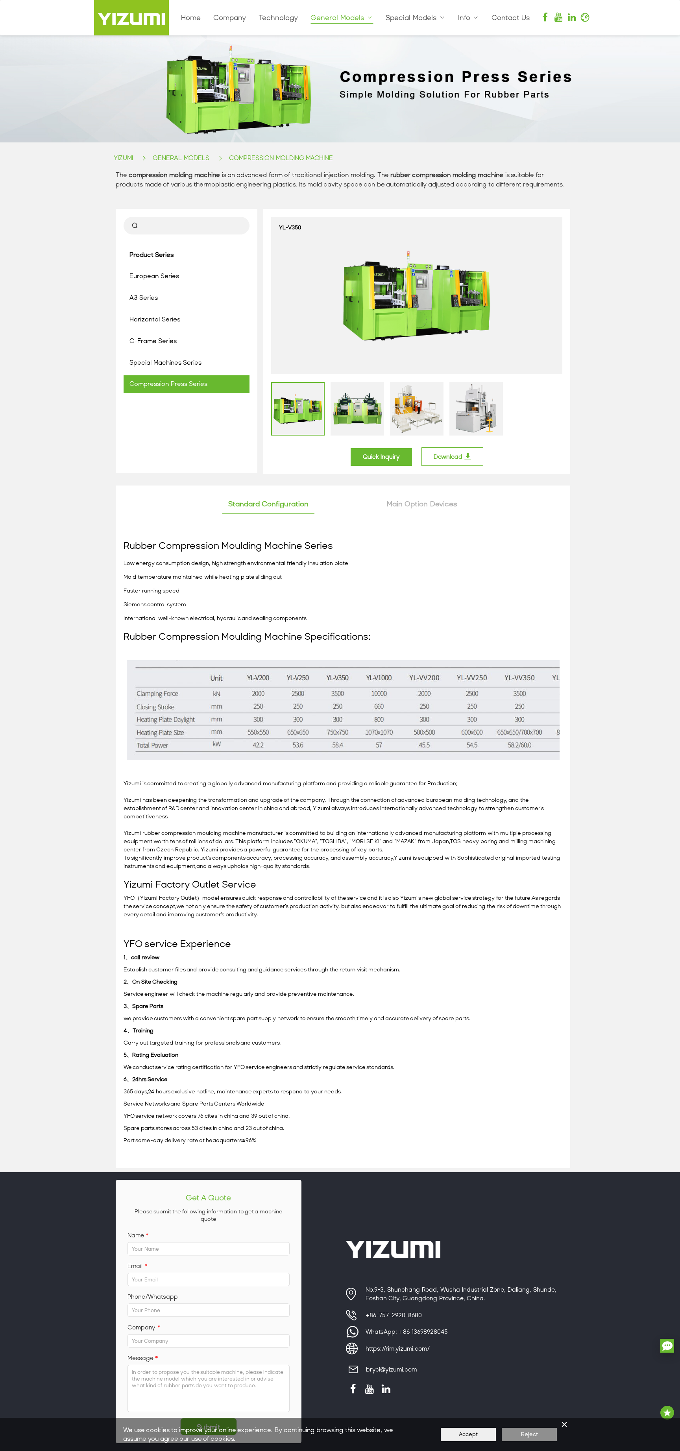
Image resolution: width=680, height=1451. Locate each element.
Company (229, 17)
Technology (278, 17)
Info (465, 17)
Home (191, 17)
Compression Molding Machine (281, 158)
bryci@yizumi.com (391, 1369)
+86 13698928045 (423, 1332)
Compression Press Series (168, 383)
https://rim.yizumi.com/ (398, 1349)
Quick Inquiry (381, 457)
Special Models (412, 17)
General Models (338, 17)
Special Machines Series (165, 362)
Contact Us (511, 17)
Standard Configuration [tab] (268, 504)
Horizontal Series (154, 319)
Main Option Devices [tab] (422, 504)
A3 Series (143, 297)
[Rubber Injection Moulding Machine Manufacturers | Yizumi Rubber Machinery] (131, 17)
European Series (154, 276)
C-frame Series (153, 341)
